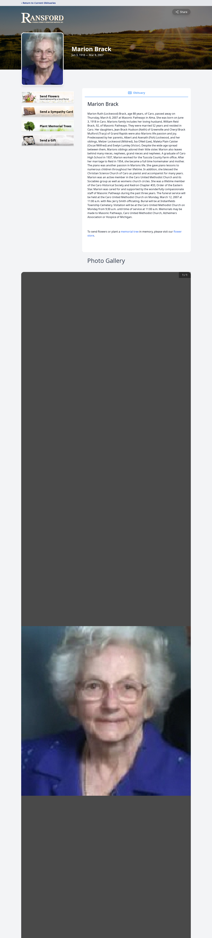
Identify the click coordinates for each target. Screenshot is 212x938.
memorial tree (130, 231)
